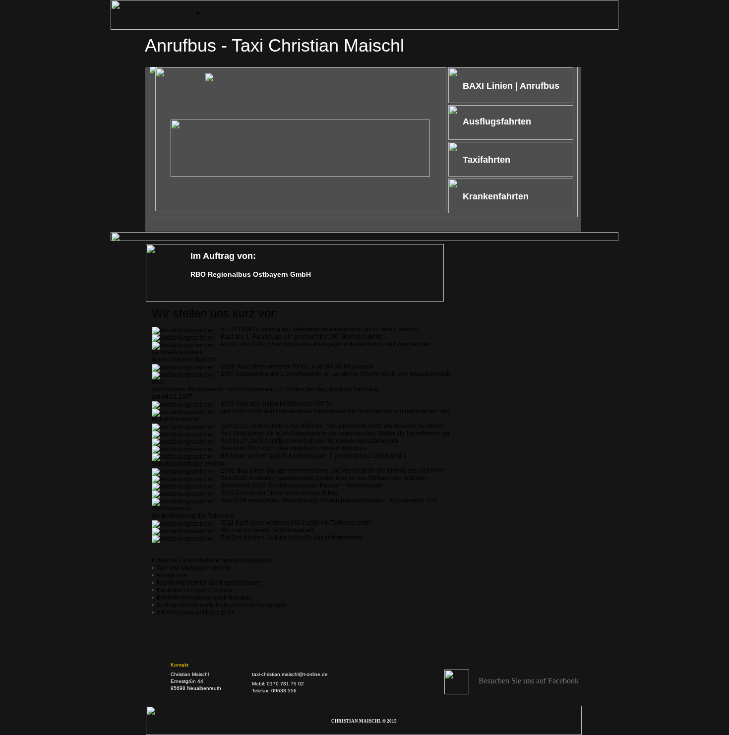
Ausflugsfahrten (497, 121)
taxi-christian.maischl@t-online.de (290, 674)
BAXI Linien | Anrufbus (511, 86)
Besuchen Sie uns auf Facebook (529, 680)
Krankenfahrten (496, 196)
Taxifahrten (486, 160)
